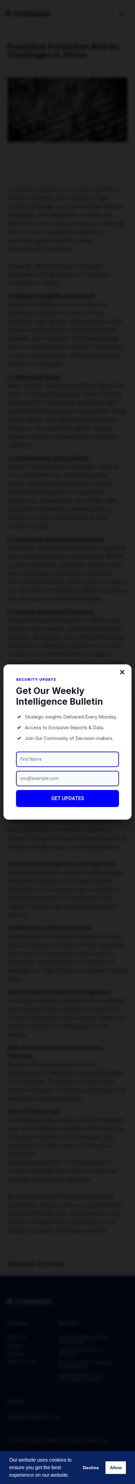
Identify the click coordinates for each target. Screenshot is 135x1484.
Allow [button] (116, 1467)
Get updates (67, 798)
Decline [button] (91, 1467)
